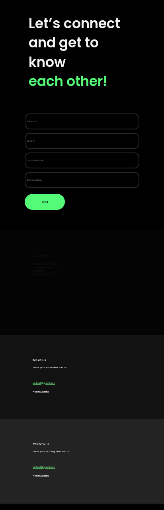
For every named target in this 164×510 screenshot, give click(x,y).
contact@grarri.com (44, 383)
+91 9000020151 (41, 391)
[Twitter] (81, 102)
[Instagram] (35, 102)
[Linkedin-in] (65, 102)
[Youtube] (96, 102)
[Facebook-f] (50, 102)
